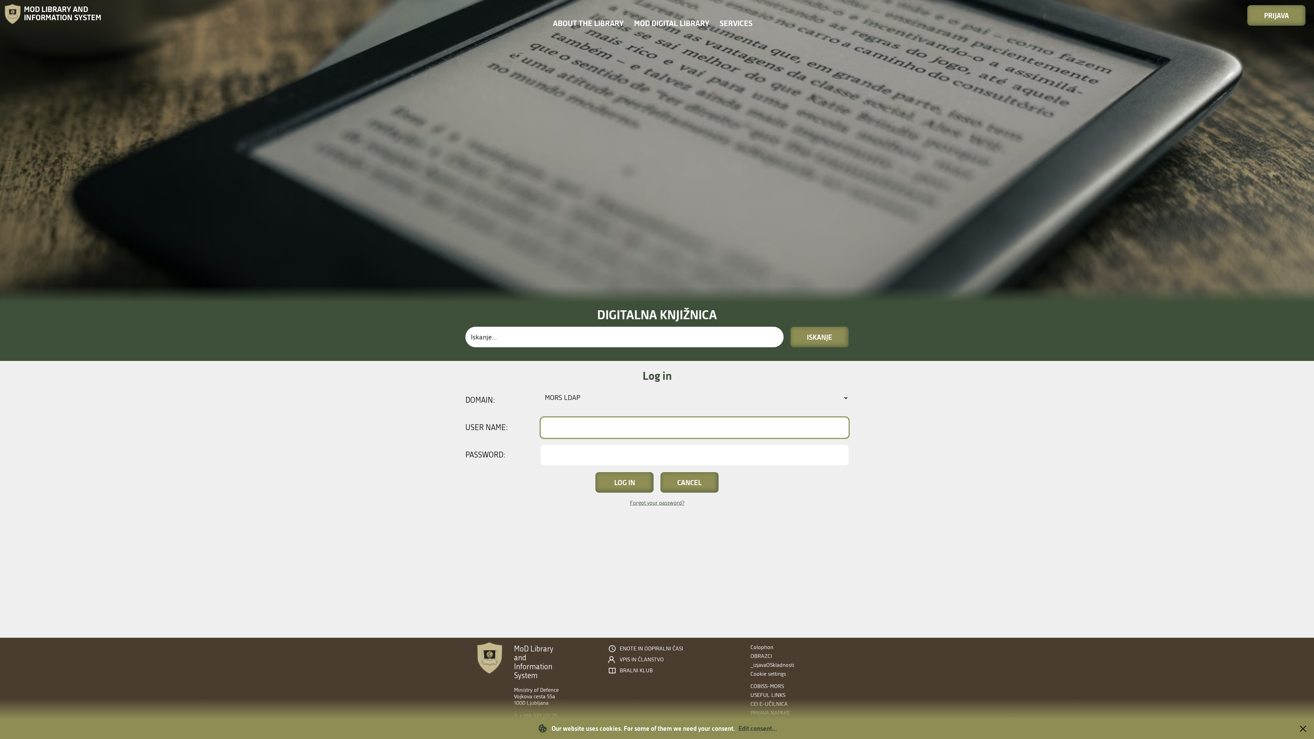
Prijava (1276, 15)
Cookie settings (768, 674)
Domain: (480, 400)
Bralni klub (636, 670)
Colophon (761, 647)
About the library (588, 23)
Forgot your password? (657, 503)
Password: (485, 455)
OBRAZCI (761, 656)
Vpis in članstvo (642, 659)
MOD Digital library (671, 23)
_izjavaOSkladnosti (772, 665)
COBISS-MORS (767, 686)
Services (736, 23)
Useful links (767, 695)
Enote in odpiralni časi (651, 648)
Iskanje (819, 337)
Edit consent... (757, 728)
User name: (486, 427)
